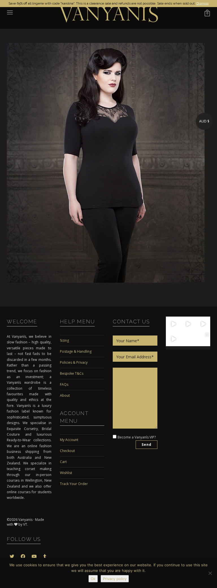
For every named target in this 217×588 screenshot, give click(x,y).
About (65, 395)
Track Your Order (74, 483)
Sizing (64, 340)
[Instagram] (177, 328)
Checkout (67, 450)
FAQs (64, 384)
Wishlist (66, 472)
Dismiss (202, 3)
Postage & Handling (76, 351)
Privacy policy (115, 578)
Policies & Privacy (74, 362)
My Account (69, 439)
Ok (93, 578)
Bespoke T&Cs (71, 373)
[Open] (173, 324)
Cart (63, 461)
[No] (210, 573)
